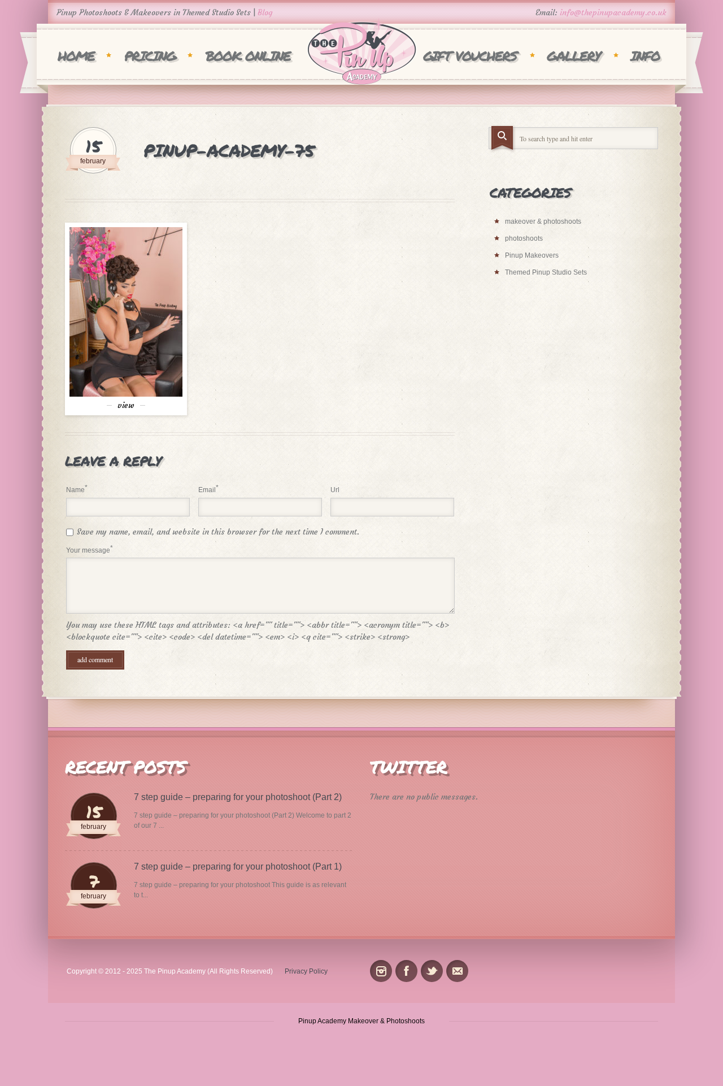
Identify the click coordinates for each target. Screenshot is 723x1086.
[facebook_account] (406, 971)
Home (76, 56)
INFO (645, 56)
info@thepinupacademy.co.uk (613, 12)
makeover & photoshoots (543, 221)
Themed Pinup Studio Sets (546, 272)
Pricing (150, 56)
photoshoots (524, 238)
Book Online (248, 56)
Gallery (573, 56)
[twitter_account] (432, 971)
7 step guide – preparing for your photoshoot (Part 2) (238, 797)
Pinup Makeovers (532, 255)
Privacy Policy (306, 971)
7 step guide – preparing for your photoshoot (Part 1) (238, 866)
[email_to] (457, 971)
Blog (265, 12)
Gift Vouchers (470, 56)
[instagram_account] (381, 971)
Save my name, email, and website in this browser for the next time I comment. (218, 532)
